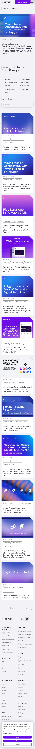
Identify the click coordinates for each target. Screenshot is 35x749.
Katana (4, 671)
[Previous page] (5, 608)
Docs (3, 684)
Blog (19, 657)
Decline (17, 740)
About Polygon (22, 684)
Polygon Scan (22, 709)
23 (26, 608)
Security (4, 703)
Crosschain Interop (7, 636)
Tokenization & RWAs (24, 634)
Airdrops (20, 706)
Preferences (17, 744)
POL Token (21, 697)
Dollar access (22, 647)
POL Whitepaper (23, 665)
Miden (3, 661)
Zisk (3, 668)
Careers (20, 687)
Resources (21, 674)
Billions (4, 665)
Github (4, 700)
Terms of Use (5, 719)
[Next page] (30, 608)
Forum (3, 693)
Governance (5, 697)
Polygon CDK (5, 645)
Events (3, 687)
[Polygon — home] (7, 2)
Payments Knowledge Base (24, 660)
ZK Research (22, 671)
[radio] (22, 619)
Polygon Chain (6, 632)
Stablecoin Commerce (24, 637)
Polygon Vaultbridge (8, 652)
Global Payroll (22, 641)
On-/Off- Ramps (6, 642)
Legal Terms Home (7, 716)
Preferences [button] (9, 733)
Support (4, 690)
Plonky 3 (20, 668)
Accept (17, 737)
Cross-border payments (25, 631)
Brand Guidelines (23, 693)
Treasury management (25, 644)
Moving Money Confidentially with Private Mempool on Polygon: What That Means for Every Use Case (17, 48)
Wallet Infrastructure (8, 639)
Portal (20, 716)
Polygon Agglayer (7, 649)
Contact (20, 690)
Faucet (4, 706)
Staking (20, 713)
